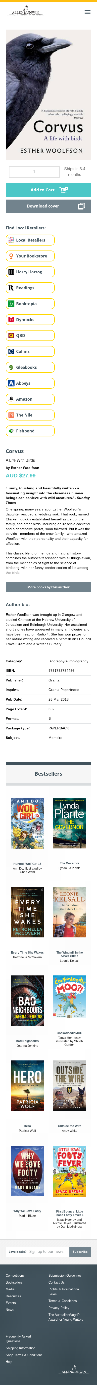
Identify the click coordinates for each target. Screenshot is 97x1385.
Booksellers (14, 1282)
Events (11, 1303)
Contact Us (56, 1282)
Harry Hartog (29, 272)
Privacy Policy (58, 1308)
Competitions (15, 1275)
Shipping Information (20, 1348)
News (10, 1310)
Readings (25, 288)
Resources (13, 1296)
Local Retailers (30, 240)
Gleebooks (26, 367)
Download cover (43, 206)
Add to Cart (42, 190)
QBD (20, 335)
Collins (23, 351)
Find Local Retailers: (26, 228)
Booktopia (26, 303)
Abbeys (23, 383)
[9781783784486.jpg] (48, 95)
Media (10, 1289)
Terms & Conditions (62, 1301)
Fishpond (25, 431)
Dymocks (25, 319)
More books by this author (48, 587)
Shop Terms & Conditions (24, 1355)
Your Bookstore (31, 256)
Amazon (24, 399)
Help (9, 1362)
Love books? (18, 1252)
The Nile (24, 415)
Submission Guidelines (65, 1275)
